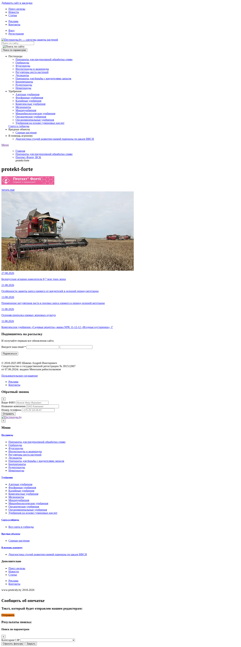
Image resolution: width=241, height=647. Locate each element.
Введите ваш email (13, 346)
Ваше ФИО (8, 402)
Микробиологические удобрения (35, 113)
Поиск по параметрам (14, 50)
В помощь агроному (12, 547)
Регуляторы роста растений (32, 72)
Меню (5, 144)
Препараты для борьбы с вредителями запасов (43, 78)
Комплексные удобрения (30, 103)
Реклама (13, 21)
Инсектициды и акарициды (32, 68)
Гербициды (22, 62)
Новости (13, 12)
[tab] (120, 435)
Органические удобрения (31, 116)
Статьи (12, 15)
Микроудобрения (26, 110)
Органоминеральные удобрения (35, 119)
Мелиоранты (23, 107)
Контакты (14, 24)
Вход (11, 30)
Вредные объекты (10, 533)
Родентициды (24, 84)
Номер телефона (11, 409)
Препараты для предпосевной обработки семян (44, 59)
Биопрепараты (24, 81)
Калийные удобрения (28, 100)
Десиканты (22, 75)
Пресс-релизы (16, 8)
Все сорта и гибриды (21, 526)
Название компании (13, 406)
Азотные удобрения (27, 94)
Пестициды (7, 435)
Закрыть (31, 643)
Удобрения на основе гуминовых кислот (40, 122)
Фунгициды (23, 65)
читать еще (8, 189)
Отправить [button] (7, 615)
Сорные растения (26, 132)
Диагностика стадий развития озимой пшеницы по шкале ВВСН (55, 138)
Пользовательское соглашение (19, 375)
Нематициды (23, 88)
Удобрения (7, 477)
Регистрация (16, 33)
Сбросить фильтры (13, 643)
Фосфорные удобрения (29, 97)
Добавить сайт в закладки (16, 2)
